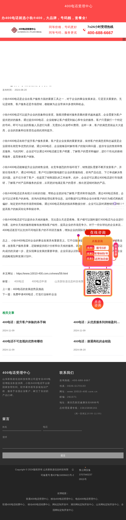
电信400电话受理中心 (86, 499)
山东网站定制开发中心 (107, 504)
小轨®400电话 (10, 99)
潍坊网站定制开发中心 (82, 504)
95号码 (83, 52)
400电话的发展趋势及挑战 (28, 289)
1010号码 (105, 52)
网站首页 (13, 52)
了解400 (36, 52)
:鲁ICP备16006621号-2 (62, 475)
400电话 (19, 281)
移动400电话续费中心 (39, 504)
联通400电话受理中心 (37, 499)
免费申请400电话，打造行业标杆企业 (35, 294)
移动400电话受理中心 (62, 499)
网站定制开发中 (60, 504)
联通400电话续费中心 (13, 504)
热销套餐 (59, 52)
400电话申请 (39, 281)
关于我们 (59, 75)
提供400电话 (36, 120)
